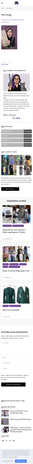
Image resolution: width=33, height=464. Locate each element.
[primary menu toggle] (2, 3)
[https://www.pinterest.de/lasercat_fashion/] (13, 440)
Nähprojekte (7, 225)
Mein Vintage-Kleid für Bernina (20, 419)
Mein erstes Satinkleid (10, 310)
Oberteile (23, 264)
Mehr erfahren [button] (14, 457)
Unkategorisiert (18, 225)
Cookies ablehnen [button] (8, 461)
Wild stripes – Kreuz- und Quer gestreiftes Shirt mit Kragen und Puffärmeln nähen (20, 430)
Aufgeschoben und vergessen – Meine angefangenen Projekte (14, 230)
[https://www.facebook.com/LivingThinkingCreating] (3, 440)
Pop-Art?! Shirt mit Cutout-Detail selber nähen (19, 412)
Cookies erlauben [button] (21, 461)
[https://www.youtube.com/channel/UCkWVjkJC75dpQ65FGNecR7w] (10, 440)
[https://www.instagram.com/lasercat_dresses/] (6, 440)
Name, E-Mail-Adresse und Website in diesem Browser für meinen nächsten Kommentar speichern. (14, 377)
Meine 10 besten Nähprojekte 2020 (15, 270)
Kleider (6, 264)
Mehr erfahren (10, 188)
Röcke (5, 266)
